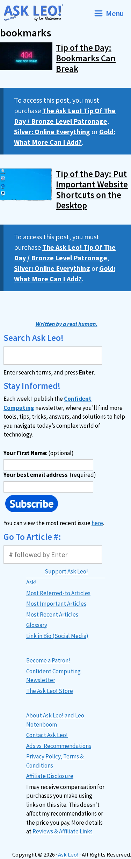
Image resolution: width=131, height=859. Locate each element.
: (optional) (38, 453)
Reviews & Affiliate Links (62, 831)
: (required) (49, 475)
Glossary (36, 625)
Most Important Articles (56, 603)
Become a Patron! (48, 660)
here (97, 523)
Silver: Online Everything (52, 131)
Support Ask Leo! (66, 571)
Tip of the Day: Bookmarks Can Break (86, 58)
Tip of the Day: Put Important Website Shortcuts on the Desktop (92, 189)
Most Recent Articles (52, 614)
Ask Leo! (68, 854)
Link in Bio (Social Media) (57, 636)
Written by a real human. (66, 324)
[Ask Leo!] (36, 13)
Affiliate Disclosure (49, 776)
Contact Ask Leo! (47, 735)
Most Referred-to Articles (58, 593)
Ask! (31, 582)
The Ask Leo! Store (49, 691)
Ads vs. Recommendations (58, 746)
